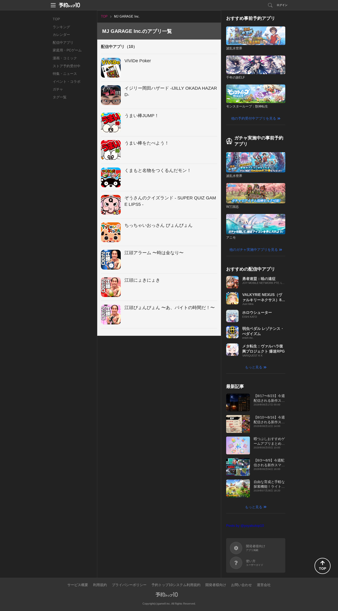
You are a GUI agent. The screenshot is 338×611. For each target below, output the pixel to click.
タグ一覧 (60, 97)
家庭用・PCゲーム (67, 50)
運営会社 (264, 585)
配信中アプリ (63, 42)
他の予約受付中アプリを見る (253, 118)
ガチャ (58, 89)
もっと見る (253, 367)
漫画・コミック (65, 58)
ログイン (282, 4)
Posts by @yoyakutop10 (245, 525)
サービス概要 (77, 585)
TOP (56, 19)
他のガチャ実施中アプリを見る (253, 250)
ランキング (61, 27)
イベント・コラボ (66, 82)
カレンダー (61, 35)
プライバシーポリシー (129, 585)
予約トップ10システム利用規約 (175, 585)
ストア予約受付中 (66, 66)
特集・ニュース (65, 74)
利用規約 (100, 585)
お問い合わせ (241, 585)
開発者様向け (215, 585)
